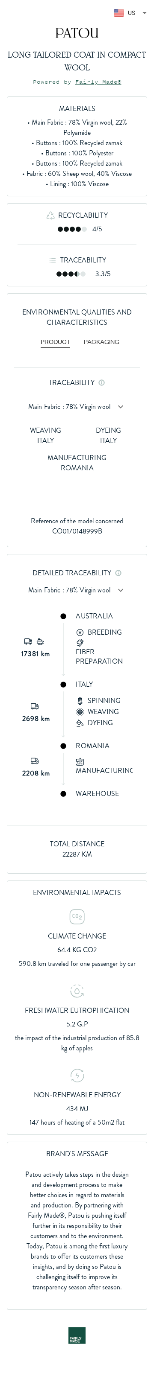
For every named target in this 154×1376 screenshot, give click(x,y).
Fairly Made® (98, 81)
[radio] (60, 229)
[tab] (55, 342)
